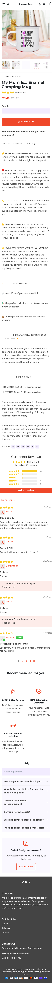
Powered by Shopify (32, 972)
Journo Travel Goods (29, 969)
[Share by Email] (32, 446)
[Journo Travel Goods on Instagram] (29, 882)
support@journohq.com (15, 953)
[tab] (26, 781)
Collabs (5, 932)
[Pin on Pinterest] (23, 446)
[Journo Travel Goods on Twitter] (23, 882)
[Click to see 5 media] (47, 65)
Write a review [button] (26, 490)
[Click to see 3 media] (26, 65)
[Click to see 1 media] (6, 65)
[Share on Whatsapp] (28, 446)
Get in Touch (26, 866)
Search (5, 923)
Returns (6, 928)
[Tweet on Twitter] (18, 446)
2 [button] (22, 661)
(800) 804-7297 (11, 958)
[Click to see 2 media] (16, 65)
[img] (6, 507)
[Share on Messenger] (37, 446)
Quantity (6, 106)
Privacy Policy (17, 972)
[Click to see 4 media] (36, 65)
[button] (8, 92)
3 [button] (26, 661)
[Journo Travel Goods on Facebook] (26, 882)
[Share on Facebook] (13, 446)
